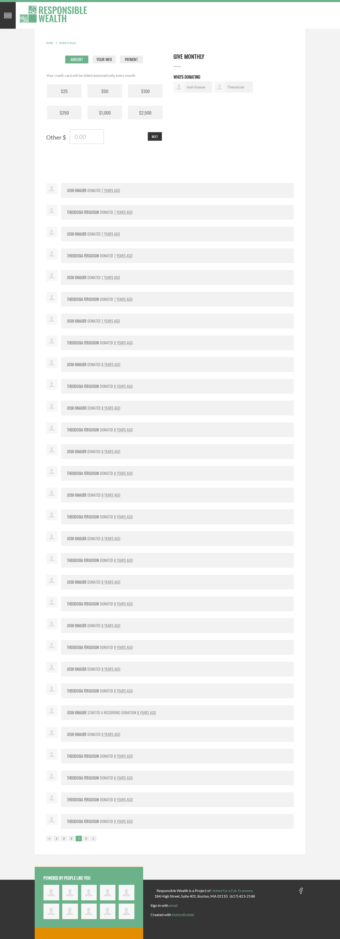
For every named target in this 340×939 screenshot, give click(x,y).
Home (49, 43)
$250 (64, 112)
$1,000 (105, 112)
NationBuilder (183, 914)
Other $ (56, 137)
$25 (64, 91)
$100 (145, 91)
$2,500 (145, 112)
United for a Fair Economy (232, 890)
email (173, 905)
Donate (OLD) (67, 43)
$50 (104, 91)
